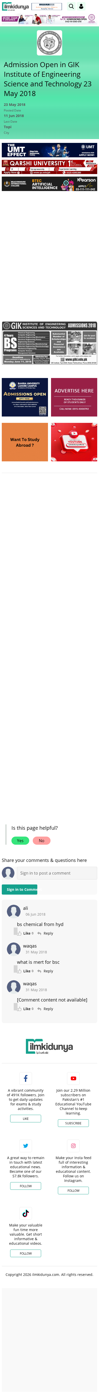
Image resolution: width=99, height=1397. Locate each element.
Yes (20, 840)
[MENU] (93, 6)
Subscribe (73, 1123)
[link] (46, 6)
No (41, 840)
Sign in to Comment (22, 889)
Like (26, 1119)
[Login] (81, 6)
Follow (26, 1186)
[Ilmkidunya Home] (15, 6)
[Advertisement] (49, 246)
